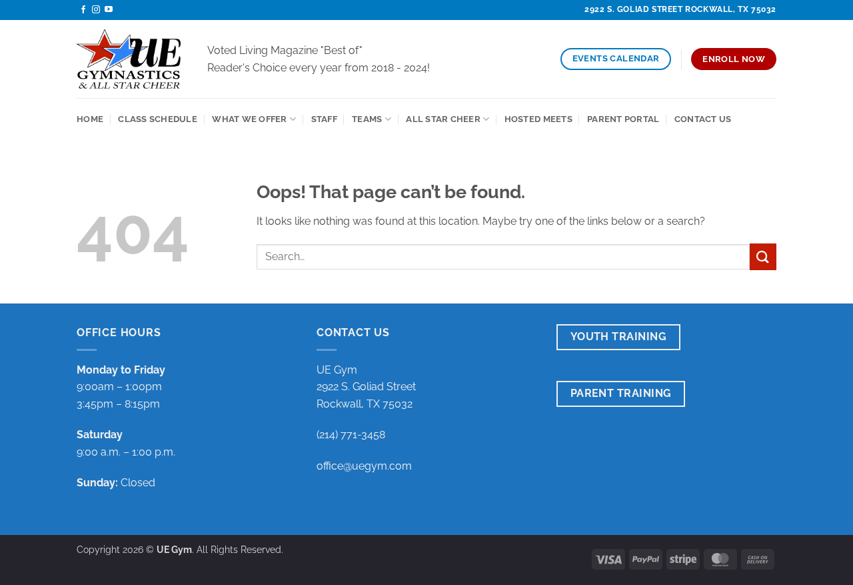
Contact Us (703, 119)
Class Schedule (157, 119)
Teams (367, 119)
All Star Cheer (443, 119)
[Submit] (763, 256)
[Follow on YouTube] (109, 10)
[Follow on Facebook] (83, 10)
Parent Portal (623, 119)
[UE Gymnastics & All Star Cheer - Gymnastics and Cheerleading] (132, 59)
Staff (324, 119)
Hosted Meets (538, 119)
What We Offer (249, 119)
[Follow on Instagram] (96, 10)
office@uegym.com (364, 466)
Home (90, 119)
